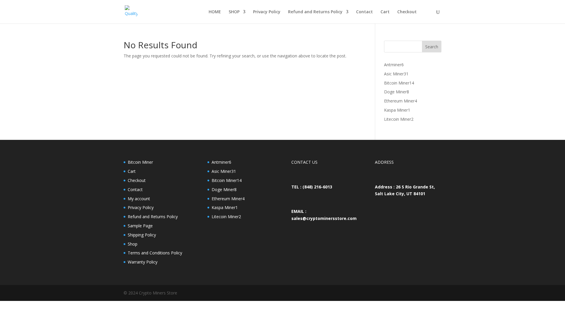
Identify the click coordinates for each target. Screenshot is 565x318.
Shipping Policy (142, 235)
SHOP (234, 12)
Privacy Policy (266, 12)
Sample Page (140, 225)
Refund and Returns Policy (315, 12)
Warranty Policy (142, 262)
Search (431, 46)
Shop (132, 244)
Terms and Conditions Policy (155, 253)
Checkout (407, 12)
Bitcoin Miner (140, 162)
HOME (215, 12)
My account (139, 198)
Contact (364, 12)
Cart (385, 12)
